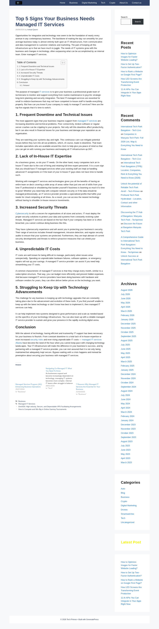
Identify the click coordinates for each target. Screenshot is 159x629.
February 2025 (127, 366)
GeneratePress (92, 619)
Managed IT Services (26, 404)
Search (124, 17)
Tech (103, 3)
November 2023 (128, 429)
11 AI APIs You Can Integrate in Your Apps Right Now (131, 92)
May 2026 (125, 303)
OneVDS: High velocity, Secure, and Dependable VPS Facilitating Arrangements (49, 407)
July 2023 (125, 445)
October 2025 (127, 332)
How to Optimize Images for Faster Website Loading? (129, 56)
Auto (123, 489)
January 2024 (127, 420)
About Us (123, 3)
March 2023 (126, 462)
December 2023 (128, 424)
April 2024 (125, 408)
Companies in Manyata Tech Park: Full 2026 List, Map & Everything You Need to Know (132, 141)
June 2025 (125, 349)
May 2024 (125, 403)
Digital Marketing (89, 3)
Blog (123, 493)
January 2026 (127, 319)
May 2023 (125, 454)
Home (62, 3)
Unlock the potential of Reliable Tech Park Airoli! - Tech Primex (131, 187)
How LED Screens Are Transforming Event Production (131, 82)
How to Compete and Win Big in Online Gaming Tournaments (42, 409)
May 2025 (125, 353)
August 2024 (126, 391)
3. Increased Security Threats (31, 73)
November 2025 (128, 328)
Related (26, 85)
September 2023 (128, 437)
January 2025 (127, 370)
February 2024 (127, 416)
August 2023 (126, 441)
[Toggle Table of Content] (61, 63)
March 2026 (126, 311)
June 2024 (125, 399)
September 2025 (128, 336)
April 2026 (125, 307)
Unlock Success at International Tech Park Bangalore (131, 260)
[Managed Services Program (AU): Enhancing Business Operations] (29, 375)
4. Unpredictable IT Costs (29, 76)
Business (73, 3)
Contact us (136, 3)
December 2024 (128, 374)
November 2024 (128, 378)
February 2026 (127, 315)
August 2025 (126, 340)
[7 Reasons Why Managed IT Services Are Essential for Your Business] (90, 375)
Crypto (112, 3)
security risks (36, 339)
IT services (44, 92)
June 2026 (125, 298)
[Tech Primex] (19, 3)
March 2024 (126, 412)
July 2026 (125, 294)
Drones (124, 510)
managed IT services (87, 121)
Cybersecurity (22, 213)
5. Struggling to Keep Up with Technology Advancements (41, 79)
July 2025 (125, 345)
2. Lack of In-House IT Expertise (32, 70)
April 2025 (125, 357)
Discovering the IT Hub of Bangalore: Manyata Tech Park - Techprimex (132, 216)
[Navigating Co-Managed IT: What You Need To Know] (61, 378)
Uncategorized (127, 522)
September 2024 (128, 387)
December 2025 (128, 324)
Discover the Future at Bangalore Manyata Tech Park (131, 227)
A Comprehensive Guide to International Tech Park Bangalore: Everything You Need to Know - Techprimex (132, 244)
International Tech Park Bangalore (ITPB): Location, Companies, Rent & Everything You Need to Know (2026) (131, 170)
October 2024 (127, 382)
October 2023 (127, 433)
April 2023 (125, 458)
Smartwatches (127, 514)
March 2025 (126, 361)
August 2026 (126, 290)
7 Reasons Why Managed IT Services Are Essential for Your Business (88, 386)
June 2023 (125, 450)
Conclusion (23, 82)
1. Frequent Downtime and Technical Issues (36, 66)
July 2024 (125, 395)
